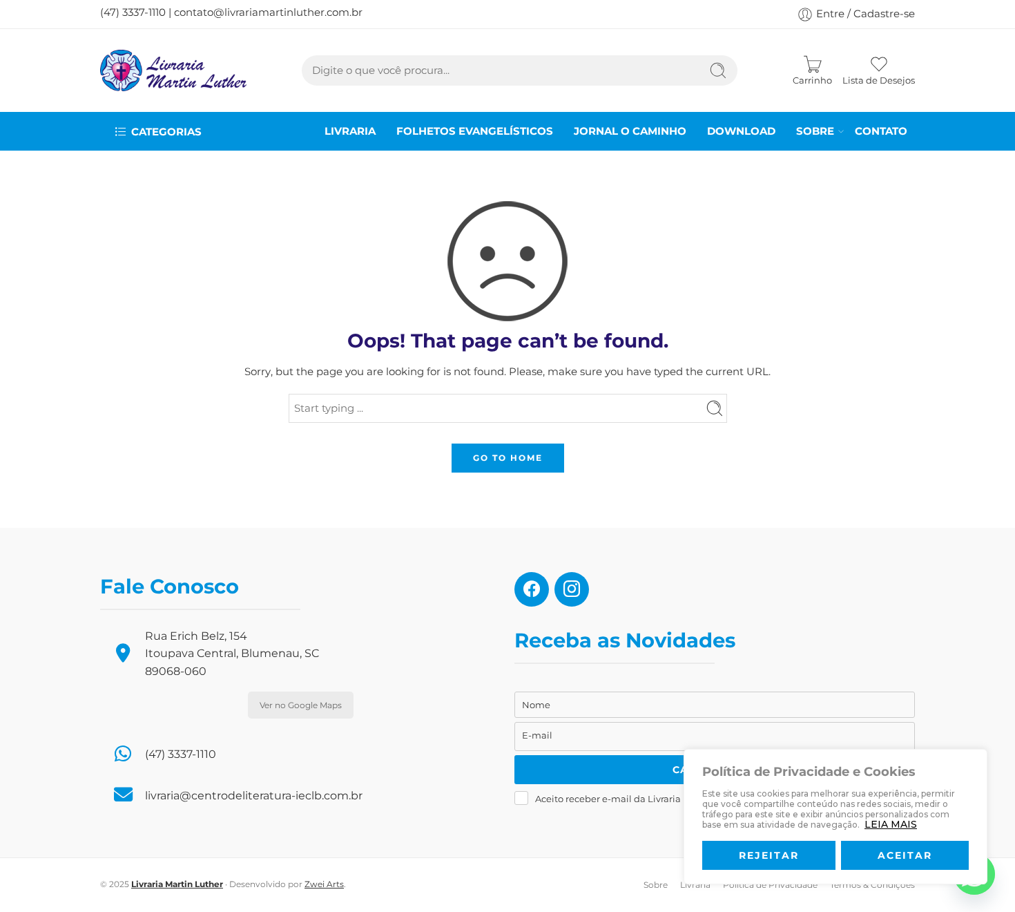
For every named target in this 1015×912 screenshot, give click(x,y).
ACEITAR (905, 855)
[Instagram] (571, 588)
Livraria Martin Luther (177, 884)
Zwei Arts (324, 884)
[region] (835, 816)
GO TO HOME (508, 458)
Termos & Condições (872, 885)
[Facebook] (531, 588)
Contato (881, 131)
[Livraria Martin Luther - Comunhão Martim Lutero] (173, 70)
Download (741, 131)
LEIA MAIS (890, 824)
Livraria (350, 131)
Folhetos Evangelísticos (474, 131)
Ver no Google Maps (301, 705)
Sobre (815, 131)
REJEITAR (769, 855)
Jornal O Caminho (630, 131)
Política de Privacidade (770, 885)
